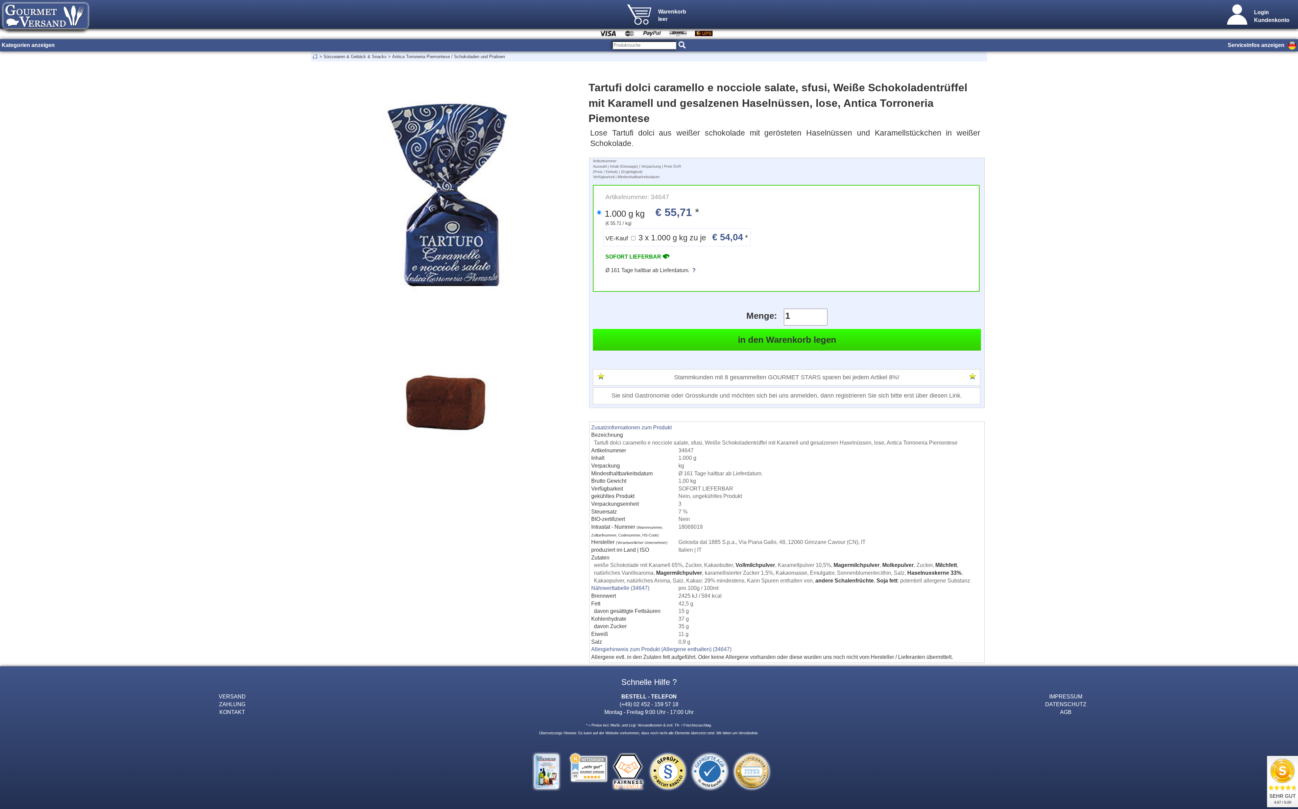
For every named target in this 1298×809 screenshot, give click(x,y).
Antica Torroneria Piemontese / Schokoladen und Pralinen (448, 56)
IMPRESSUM (1065, 696)
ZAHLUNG (232, 704)
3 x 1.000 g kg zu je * (676, 237)
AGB (1066, 712)
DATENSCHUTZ (1065, 704)
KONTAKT (232, 712)
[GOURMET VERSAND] (45, 32)
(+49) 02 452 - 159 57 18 (649, 704)
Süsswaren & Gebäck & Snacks (355, 56)
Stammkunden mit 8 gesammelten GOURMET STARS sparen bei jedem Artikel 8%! (786, 377)
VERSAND (232, 696)
